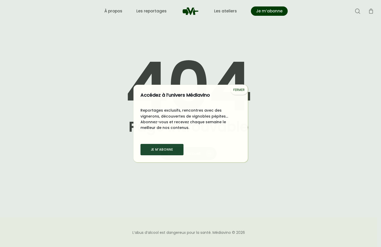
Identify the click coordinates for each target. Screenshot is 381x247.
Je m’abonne (162, 149)
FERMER (239, 90)
